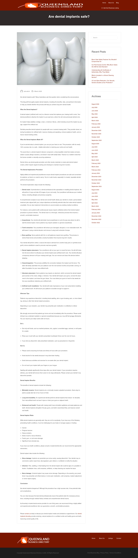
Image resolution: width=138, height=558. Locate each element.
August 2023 (95, 190)
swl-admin (27, 91)
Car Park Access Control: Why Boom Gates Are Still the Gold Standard (104, 66)
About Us (111, 3)
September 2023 (97, 186)
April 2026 (95, 117)
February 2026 (96, 124)
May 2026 (95, 114)
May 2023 (95, 199)
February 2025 (96, 163)
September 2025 (97, 140)
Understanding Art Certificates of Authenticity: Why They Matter (101, 71)
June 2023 (95, 196)
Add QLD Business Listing (111, 8)
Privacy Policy (104, 553)
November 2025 (96, 134)
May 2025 (95, 153)
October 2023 (96, 183)
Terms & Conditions (115, 553)
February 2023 (96, 209)
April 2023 (95, 203)
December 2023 (96, 176)
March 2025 (95, 160)
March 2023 (95, 206)
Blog (117, 3)
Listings (110, 538)
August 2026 (95, 104)
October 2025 (96, 137)
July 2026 (94, 107)
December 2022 (96, 216)
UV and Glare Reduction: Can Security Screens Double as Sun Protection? (103, 81)
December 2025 (96, 130)
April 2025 (95, 157)
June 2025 (95, 150)
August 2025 (95, 143)
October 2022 (96, 223)
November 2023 (96, 180)
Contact (119, 538)
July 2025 (94, 147)
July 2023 (94, 193)
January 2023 (96, 213)
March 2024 (95, 167)
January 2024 (96, 173)
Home (104, 3)
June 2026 (95, 111)
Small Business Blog (93, 553)
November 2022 (96, 219)
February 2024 (96, 170)
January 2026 (96, 127)
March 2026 (95, 120)
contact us (28, 513)
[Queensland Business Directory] (50, 5)
